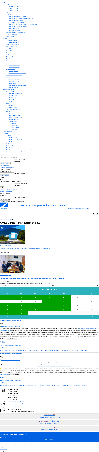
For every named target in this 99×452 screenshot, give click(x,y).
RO (94, 213)
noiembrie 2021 (49, 289)
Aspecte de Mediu (11, 77)
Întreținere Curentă (14, 67)
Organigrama (9, 14)
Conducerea (9, 12)
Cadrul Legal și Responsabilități (17, 85)
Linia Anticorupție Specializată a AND (15, 152)
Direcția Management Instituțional (18, 26)
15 (7, 305)
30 (21, 313)
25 (49, 309)
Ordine (11, 101)
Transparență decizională (9, 89)
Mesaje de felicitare (11, 46)
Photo (3, 342)
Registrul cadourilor (14, 119)
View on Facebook (10, 345)
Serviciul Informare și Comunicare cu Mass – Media (19, 150)
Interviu (11, 48)
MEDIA (5, 38)
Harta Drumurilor (7, 131)
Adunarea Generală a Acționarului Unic (16, 32)
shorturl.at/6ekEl (4, 374)
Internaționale (13, 107)
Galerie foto (9, 50)
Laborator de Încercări (18, 22)
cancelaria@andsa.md (18, 402)
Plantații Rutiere (13, 87)
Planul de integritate (14, 115)
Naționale (11, 105)
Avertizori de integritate (15, 117)
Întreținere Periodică (14, 65)
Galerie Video (9, 53)
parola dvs (17, 161)
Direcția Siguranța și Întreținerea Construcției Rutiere (23, 24)
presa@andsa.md (17, 406)
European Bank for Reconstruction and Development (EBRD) (53, 366)
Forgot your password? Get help (8, 189)
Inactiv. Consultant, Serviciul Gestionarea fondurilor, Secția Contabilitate (25, 249)
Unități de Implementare (15, 30)
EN (97, 213)
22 (7, 309)
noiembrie (9, 219)
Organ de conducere (11, 34)
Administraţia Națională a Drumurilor (11, 320)
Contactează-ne (10, 146)
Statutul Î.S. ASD (13, 10)
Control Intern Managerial (13, 109)
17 (35, 305)
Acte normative (13, 95)
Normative (12, 99)
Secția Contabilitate (14, 28)
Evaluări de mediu (14, 79)
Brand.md (8, 437)
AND (4, 2)
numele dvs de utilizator (20, 159)
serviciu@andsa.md (17, 404)
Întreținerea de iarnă (14, 42)
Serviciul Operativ (10, 148)
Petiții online (9, 143)
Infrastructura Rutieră (9, 55)
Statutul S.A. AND (13, 8)
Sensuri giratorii (13, 71)
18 (49, 305)
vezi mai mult (3, 449)
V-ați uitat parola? (4, 165)
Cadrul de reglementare (15, 93)
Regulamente (12, 97)
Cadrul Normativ (13, 121)
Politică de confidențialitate (7, 167)
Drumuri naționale (10, 57)
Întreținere (9, 63)
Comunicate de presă (11, 40)
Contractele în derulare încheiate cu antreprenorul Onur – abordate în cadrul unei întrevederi (32, 278)
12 (63, 301)
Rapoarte (8, 111)
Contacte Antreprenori (15, 141)
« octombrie (4, 317)
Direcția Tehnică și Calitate (16, 20)
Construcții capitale (11, 61)
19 (63, 305)
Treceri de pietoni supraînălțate (17, 73)
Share (2, 347)
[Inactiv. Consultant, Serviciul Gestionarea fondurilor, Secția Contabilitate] (12, 243)
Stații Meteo (12, 83)
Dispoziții (14, 125)
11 (49, 301)
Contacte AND (13, 137)
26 (63, 309)
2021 (4, 219)
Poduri (8, 59)
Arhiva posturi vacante (6, 245)
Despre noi (9, 4)
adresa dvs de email (19, 173)
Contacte (5, 133)
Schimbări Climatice (14, 81)
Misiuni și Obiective (14, 6)
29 (7, 313)
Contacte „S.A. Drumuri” (15, 139)
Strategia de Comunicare (12, 44)
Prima (1, 219)
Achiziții (8, 103)
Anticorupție (9, 113)
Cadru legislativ (10, 91)
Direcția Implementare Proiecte (17, 16)
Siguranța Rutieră (10, 69)
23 (21, 309)
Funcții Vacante (10, 36)
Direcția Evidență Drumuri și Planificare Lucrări (21, 18)
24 (35, 309)
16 (21, 305)
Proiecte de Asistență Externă (14, 75)
